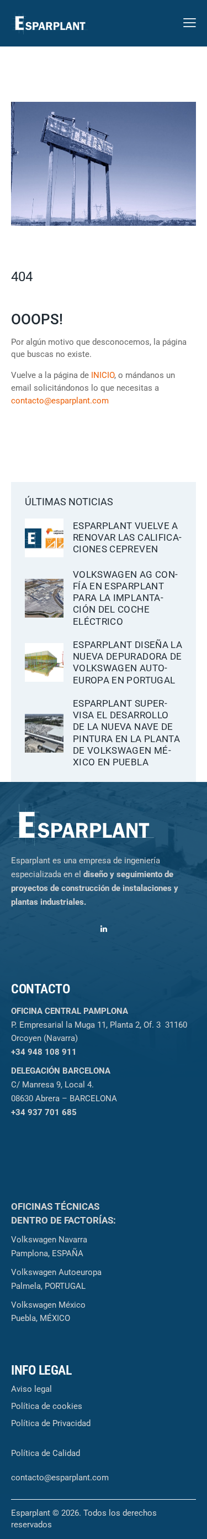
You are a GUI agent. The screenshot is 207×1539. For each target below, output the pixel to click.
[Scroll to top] (188, 1520)
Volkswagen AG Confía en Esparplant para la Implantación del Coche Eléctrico (125, 598)
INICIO (102, 375)
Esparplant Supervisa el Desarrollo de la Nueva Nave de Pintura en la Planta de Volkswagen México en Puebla (126, 733)
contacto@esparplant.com (60, 401)
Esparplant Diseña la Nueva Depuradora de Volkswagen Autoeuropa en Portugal (127, 662)
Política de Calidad (45, 1453)
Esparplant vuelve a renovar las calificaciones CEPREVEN (127, 537)
